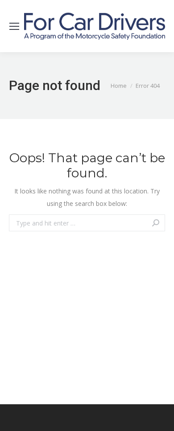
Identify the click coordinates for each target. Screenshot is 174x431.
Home (119, 86)
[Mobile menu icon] (14, 26)
